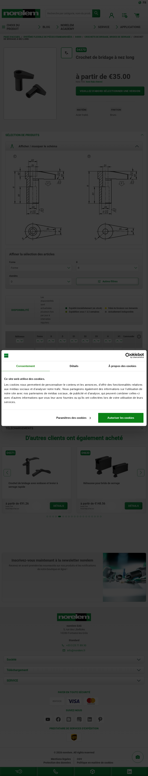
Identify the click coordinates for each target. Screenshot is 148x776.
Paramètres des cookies (71, 417)
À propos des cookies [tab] (122, 366)
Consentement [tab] (25, 366)
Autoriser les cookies (120, 417)
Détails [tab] (74, 366)
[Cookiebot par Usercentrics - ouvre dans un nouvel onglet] (128, 355)
